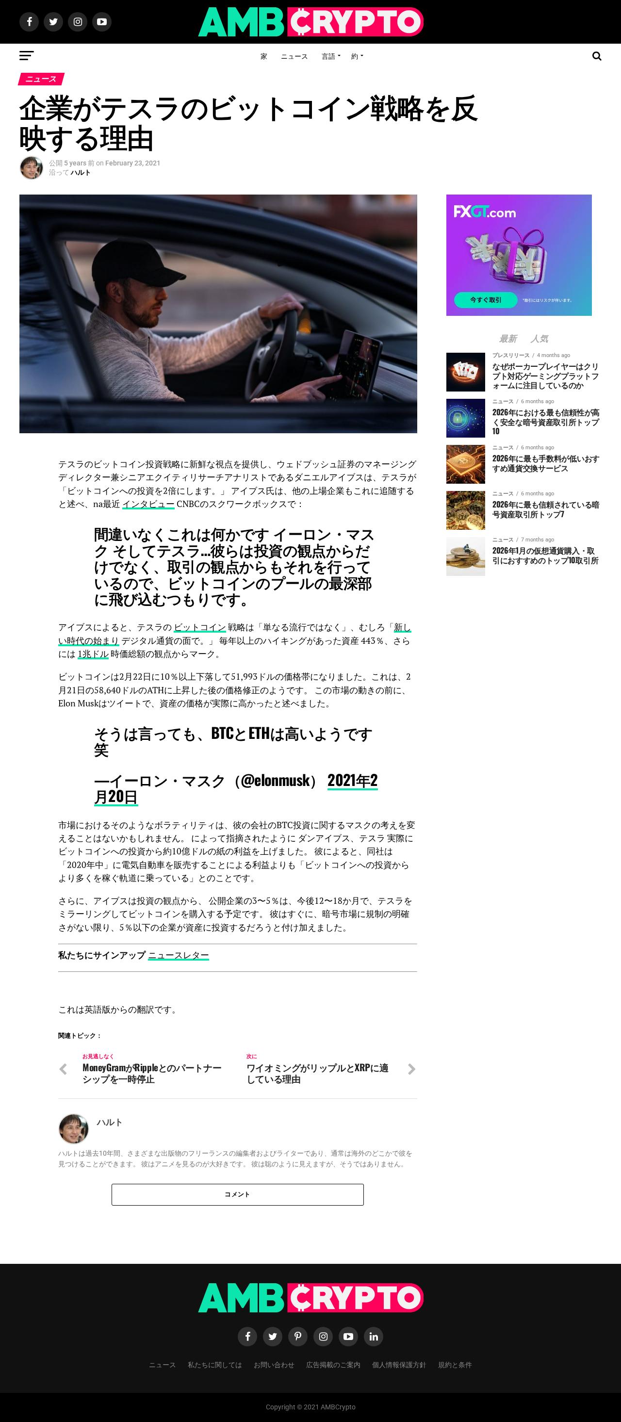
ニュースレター (178, 955)
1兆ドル (93, 653)
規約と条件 (455, 1364)
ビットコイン (200, 627)
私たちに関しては (215, 1364)
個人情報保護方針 (399, 1364)
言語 (328, 55)
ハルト (81, 172)
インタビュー (148, 503)
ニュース (294, 55)
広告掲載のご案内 (333, 1364)
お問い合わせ (274, 1364)
